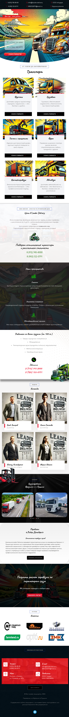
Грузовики (51, 97)
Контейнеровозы (18, 180)
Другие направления (35, 687)
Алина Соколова (46, 425)
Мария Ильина (46, 464)
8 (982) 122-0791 (16, 47)
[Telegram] (35, 712)
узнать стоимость (14, 54)
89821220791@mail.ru (35, 6)
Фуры (50, 138)
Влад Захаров (12, 425)
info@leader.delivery (35, 2)
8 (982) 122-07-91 (13, 6)
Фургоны (19, 97)
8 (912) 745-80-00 (12, 2)
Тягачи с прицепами (18, 138)
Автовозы (50, 179)
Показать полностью (35, 557)
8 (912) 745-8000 (16, 42)
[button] (4, 505)
